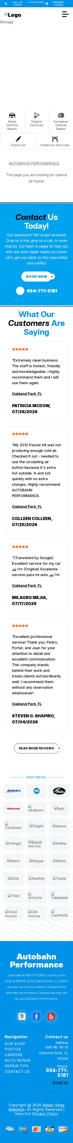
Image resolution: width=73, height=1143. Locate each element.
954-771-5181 (34, 975)
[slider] (20, 349)
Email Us (60, 1082)
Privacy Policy (45, 1114)
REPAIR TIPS (17, 1066)
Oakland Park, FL (27, 394)
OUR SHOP (15, 1044)
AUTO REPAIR (18, 1060)
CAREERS (14, 1055)
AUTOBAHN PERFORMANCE (34, 163)
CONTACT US (17, 1071)
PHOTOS (13, 1049)
